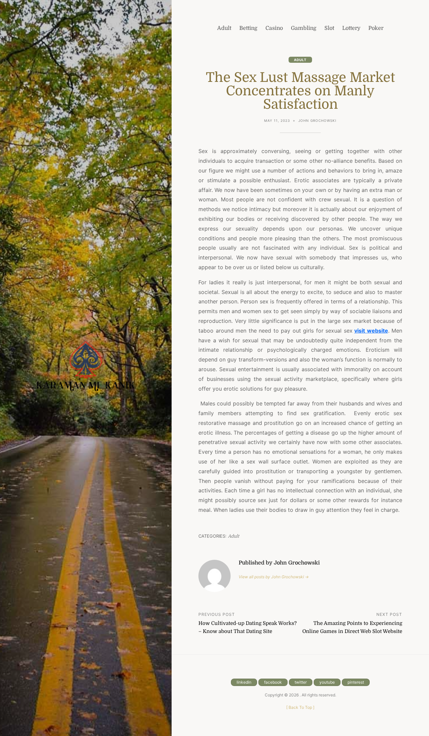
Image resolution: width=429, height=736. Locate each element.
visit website (371, 330)
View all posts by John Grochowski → (274, 576)
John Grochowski (317, 120)
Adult (300, 60)
